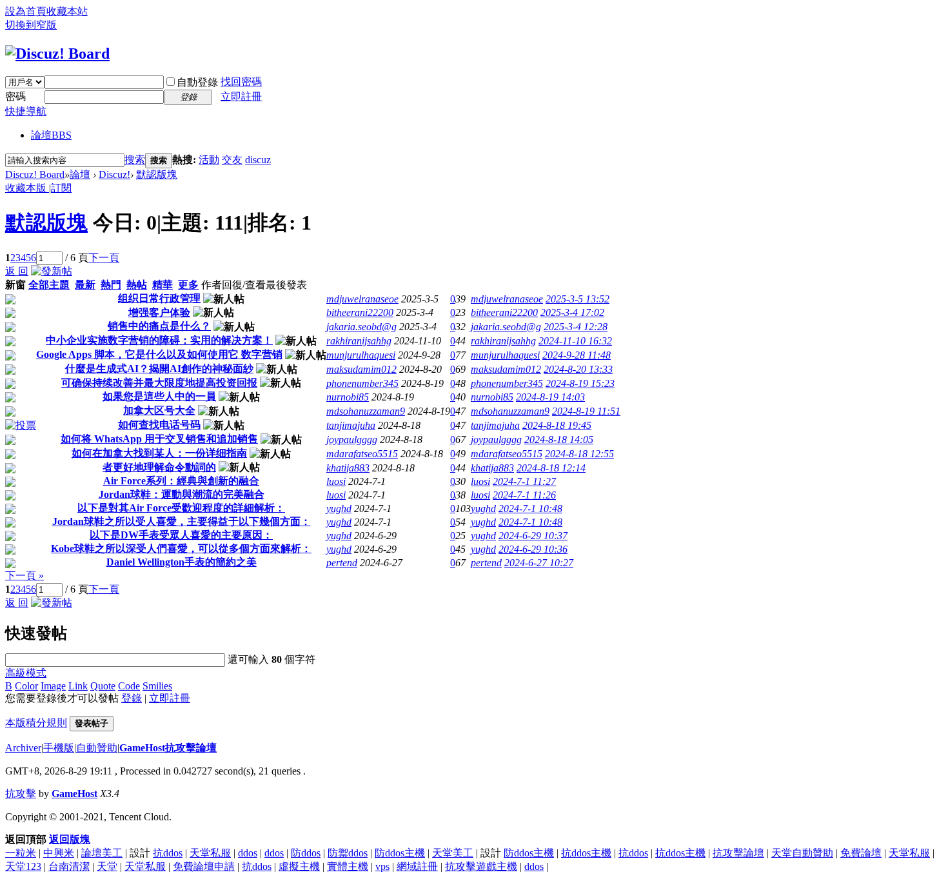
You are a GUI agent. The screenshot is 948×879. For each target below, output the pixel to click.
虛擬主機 (299, 866)
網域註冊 (417, 866)
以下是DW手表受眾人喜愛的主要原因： (181, 534)
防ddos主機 (400, 852)
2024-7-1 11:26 (524, 494)
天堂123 (23, 866)
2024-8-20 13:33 (578, 369)
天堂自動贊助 (802, 852)
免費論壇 (861, 852)
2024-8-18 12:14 (551, 467)
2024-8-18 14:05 (558, 439)
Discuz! (114, 174)
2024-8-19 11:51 (586, 411)
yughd (338, 508)
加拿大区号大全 (159, 410)
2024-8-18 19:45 (556, 425)
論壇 (51, 135)
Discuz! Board (34, 174)
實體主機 (347, 866)
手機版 (58, 747)
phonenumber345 (362, 383)
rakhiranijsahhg (358, 340)
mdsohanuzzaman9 (365, 411)
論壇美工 (102, 852)
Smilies (157, 685)
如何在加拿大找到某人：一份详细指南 (159, 453)
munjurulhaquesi (360, 355)
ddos (247, 852)
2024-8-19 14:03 (550, 396)
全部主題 (49, 284)
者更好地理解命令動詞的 (159, 467)
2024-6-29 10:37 (533, 535)
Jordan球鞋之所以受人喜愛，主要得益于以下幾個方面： (181, 521)
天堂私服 (210, 852)
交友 (232, 159)
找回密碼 (241, 81)
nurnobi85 (347, 396)
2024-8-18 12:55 (579, 453)
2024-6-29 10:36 (533, 549)
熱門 (111, 284)
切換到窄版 (31, 24)
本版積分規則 (36, 722)
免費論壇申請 (204, 866)
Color (26, 685)
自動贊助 (96, 747)
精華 (162, 284)
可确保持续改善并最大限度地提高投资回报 (159, 382)
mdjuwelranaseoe (362, 298)
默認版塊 (156, 174)
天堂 (107, 866)
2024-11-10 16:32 (575, 340)
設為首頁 (25, 11)
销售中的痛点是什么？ (159, 326)
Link (78, 685)
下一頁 (103, 257)
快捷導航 (25, 111)
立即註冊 (241, 96)
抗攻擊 (20, 793)
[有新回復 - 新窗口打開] (10, 300)
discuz (258, 159)
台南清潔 (69, 866)
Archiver (23, 747)
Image (53, 685)
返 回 (16, 271)
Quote (102, 685)
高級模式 (25, 672)
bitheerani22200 (359, 312)
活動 (209, 159)
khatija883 (348, 467)
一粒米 (20, 852)
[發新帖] (51, 271)
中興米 (58, 852)
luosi (336, 481)
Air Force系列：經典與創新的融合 (181, 480)
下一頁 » (24, 575)
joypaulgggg (351, 439)
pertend (341, 562)
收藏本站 (67, 11)
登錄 (131, 698)
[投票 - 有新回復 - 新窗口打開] (20, 425)
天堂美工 (452, 852)
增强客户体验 (159, 312)
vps (382, 866)
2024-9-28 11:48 (576, 355)
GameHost (74, 793)
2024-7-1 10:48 (530, 508)
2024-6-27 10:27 (538, 562)
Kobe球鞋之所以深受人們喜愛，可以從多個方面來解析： (181, 548)
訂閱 (61, 188)
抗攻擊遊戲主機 (481, 866)
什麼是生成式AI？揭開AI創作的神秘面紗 (159, 368)
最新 (85, 284)
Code (129, 685)
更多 (188, 284)
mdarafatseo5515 (362, 453)
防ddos (306, 852)
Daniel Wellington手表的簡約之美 (181, 562)
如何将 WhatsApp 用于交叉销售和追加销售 (159, 438)
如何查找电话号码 (159, 424)
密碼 (15, 96)
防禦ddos (348, 852)
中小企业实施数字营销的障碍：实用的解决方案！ (159, 340)
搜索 (134, 159)
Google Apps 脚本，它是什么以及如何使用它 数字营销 (159, 354)
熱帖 (136, 284)
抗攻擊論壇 (738, 852)
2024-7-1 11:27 (524, 481)
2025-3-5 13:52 (577, 298)
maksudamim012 (361, 369)
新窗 (15, 284)
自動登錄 (197, 82)
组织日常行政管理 (159, 298)
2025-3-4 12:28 (575, 326)
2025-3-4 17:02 (572, 312)
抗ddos (168, 852)
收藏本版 (27, 188)
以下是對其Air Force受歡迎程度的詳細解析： (181, 507)
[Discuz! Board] (57, 53)
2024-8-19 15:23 (580, 383)
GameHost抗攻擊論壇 (168, 747)
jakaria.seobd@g (361, 326)
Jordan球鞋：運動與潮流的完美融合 (181, 494)
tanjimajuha (350, 425)
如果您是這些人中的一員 (159, 396)
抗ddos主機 (586, 852)
